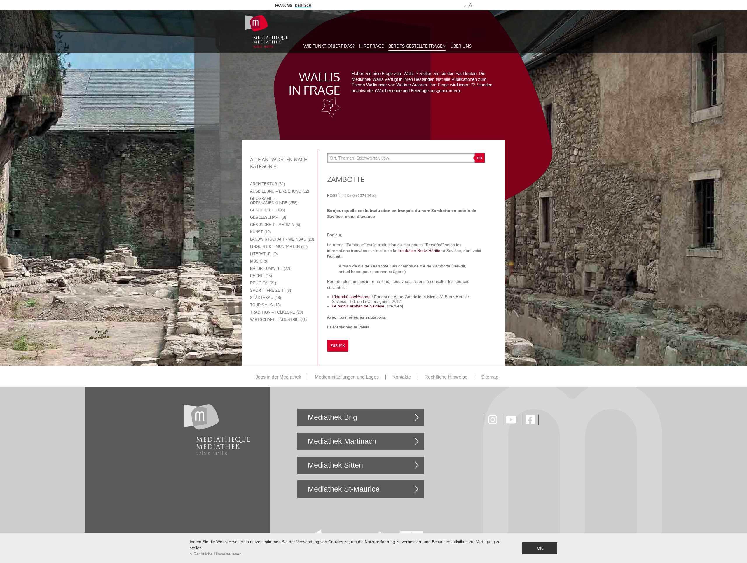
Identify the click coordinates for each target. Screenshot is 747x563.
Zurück (338, 345)
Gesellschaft (267, 217)
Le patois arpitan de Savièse (358, 306)
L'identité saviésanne (352, 296)
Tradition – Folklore (276, 312)
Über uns (461, 46)
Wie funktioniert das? (329, 46)
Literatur (263, 254)
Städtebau (265, 298)
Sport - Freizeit (270, 290)
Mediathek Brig (332, 417)
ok (540, 547)
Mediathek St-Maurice (344, 489)
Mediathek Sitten (335, 465)
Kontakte (401, 377)
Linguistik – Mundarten (278, 246)
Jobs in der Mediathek (278, 377)
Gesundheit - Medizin (274, 225)
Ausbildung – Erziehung (279, 191)
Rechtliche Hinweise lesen (217, 554)
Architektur (267, 184)
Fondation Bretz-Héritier (419, 250)
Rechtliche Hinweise (446, 377)
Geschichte (267, 210)
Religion (262, 283)
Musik (258, 261)
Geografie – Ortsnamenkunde (273, 200)
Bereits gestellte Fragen (417, 46)
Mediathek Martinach (342, 441)
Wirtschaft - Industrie (278, 319)
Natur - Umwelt (269, 268)
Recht (260, 276)
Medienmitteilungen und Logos (347, 377)
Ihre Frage (371, 46)
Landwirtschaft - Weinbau (281, 239)
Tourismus (265, 305)
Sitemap (489, 377)
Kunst (260, 232)
